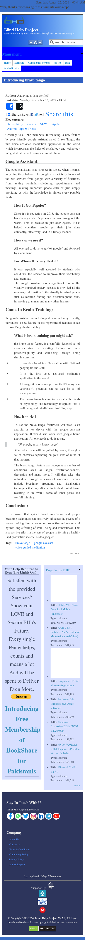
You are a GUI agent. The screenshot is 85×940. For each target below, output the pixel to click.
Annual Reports (17, 864)
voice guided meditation (30, 547)
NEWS (57, 62)
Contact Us (14, 844)
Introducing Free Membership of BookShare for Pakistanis (23, 739)
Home (7, 62)
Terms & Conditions (19, 849)
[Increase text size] (40, 44)
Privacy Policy (16, 859)
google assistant (43, 543)
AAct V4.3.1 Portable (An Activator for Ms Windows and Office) (65, 632)
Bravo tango (22, 543)
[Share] (9, 106)
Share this (58, 113)
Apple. (56, 124)
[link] (42, 54)
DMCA (33, 928)
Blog (67, 62)
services (31, 124)
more (77, 785)
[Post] (19, 106)
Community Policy (18, 854)
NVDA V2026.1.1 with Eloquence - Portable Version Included (65, 749)
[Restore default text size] (35, 44)
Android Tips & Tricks (21, 129)
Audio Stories (11, 68)
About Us (14, 839)
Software (19, 62)
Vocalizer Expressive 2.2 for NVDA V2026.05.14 (64, 726)
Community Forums (39, 62)
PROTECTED (47, 928)
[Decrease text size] (30, 44)
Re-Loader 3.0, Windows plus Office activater (62, 703)
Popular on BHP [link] (58, 569)
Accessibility (15, 124)
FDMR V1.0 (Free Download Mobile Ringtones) (64, 609)
